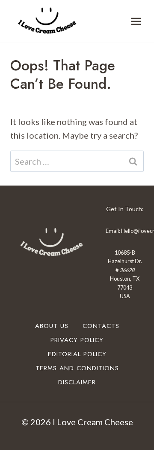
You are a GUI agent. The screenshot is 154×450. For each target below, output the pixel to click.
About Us (51, 326)
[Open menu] (135, 21)
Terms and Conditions (77, 368)
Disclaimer (77, 382)
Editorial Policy (77, 354)
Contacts (101, 326)
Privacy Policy (77, 340)
